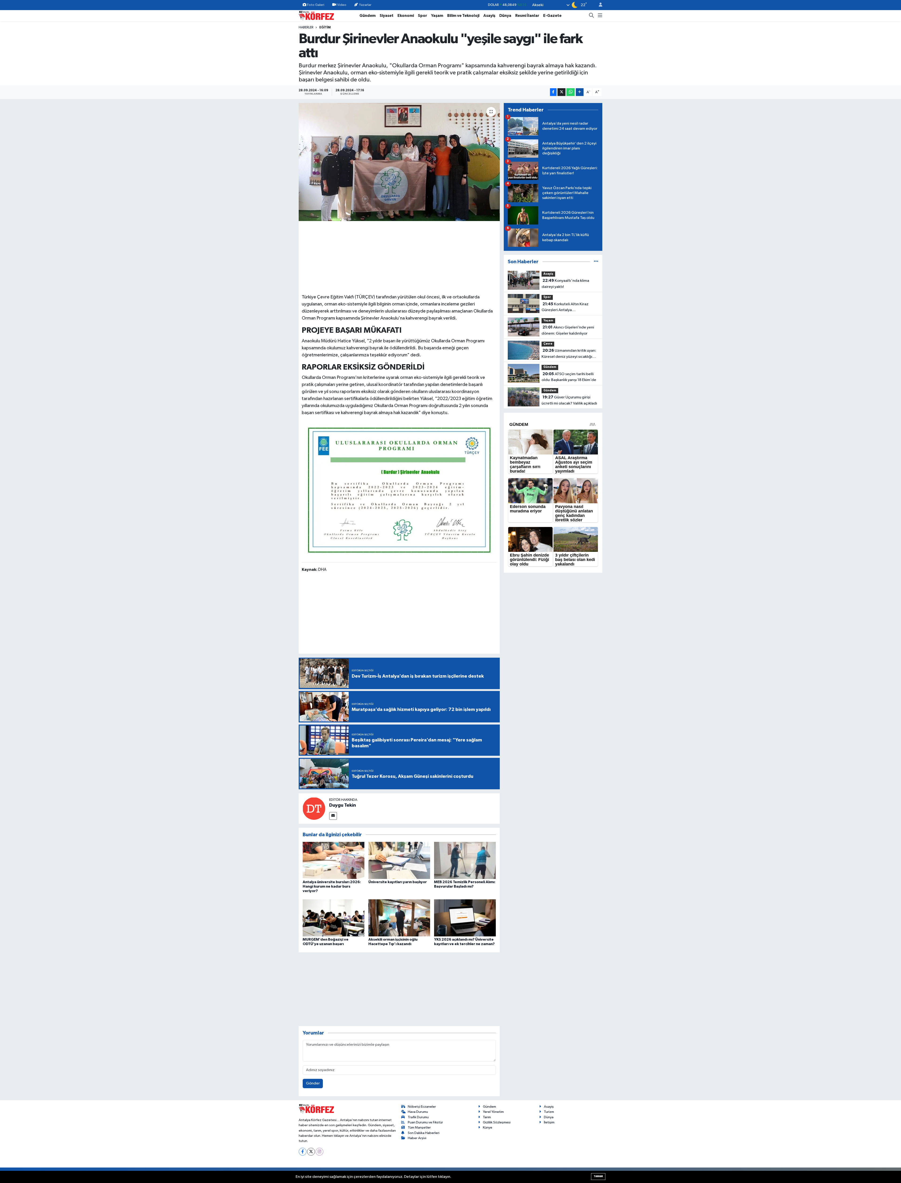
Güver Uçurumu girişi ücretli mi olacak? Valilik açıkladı (569, 400)
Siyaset (386, 16)
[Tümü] (596, 262)
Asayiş (489, 16)
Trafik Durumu (418, 1117)
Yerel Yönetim (493, 1112)
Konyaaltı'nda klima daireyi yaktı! (565, 284)
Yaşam (437, 16)
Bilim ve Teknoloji (463, 16)
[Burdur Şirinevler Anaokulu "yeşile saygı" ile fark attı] (399, 162)
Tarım (487, 1117)
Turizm (549, 1112)
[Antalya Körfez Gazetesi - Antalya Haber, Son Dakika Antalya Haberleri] (316, 15)
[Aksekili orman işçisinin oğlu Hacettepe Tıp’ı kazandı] (399, 918)
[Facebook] (302, 1152)
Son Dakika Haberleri (423, 1133)
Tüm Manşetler (419, 1127)
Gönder (313, 1083)
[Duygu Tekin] (314, 808)
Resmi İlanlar (527, 16)
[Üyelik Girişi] (598, 5)
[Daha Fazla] (580, 92)
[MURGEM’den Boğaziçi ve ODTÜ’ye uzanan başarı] (333, 918)
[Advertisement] (399, 257)
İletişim (549, 1122)
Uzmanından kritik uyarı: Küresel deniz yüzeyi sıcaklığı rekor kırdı (569, 354)
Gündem (367, 16)
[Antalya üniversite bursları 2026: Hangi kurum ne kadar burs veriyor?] (333, 860)
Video (341, 5)
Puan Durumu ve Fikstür (425, 1122)
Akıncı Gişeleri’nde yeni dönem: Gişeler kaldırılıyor (568, 330)
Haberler (306, 27)
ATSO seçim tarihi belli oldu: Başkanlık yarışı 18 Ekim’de (569, 377)
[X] (311, 1152)
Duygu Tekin (342, 805)
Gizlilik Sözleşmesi (497, 1122)
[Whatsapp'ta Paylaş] (570, 92)
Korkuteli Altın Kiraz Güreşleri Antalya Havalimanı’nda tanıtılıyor (565, 307)
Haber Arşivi (417, 1138)
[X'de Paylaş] (561, 92)
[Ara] (591, 16)
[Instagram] (319, 1152)
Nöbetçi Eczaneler (422, 1106)
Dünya (505, 16)
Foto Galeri (315, 5)
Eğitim (325, 27)
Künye (487, 1127)
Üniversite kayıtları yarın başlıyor (397, 882)
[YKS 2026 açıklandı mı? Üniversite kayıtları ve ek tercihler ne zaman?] (465, 918)
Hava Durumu (418, 1112)
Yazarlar (365, 5)
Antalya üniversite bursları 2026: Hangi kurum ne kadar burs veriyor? (332, 886)
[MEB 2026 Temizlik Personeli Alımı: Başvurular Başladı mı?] (465, 860)
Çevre (547, 343)
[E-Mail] (333, 816)
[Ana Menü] (600, 16)
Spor (422, 16)
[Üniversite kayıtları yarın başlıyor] (399, 860)
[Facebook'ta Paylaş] (553, 92)
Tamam (598, 1176)
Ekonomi (405, 16)
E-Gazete (552, 16)
